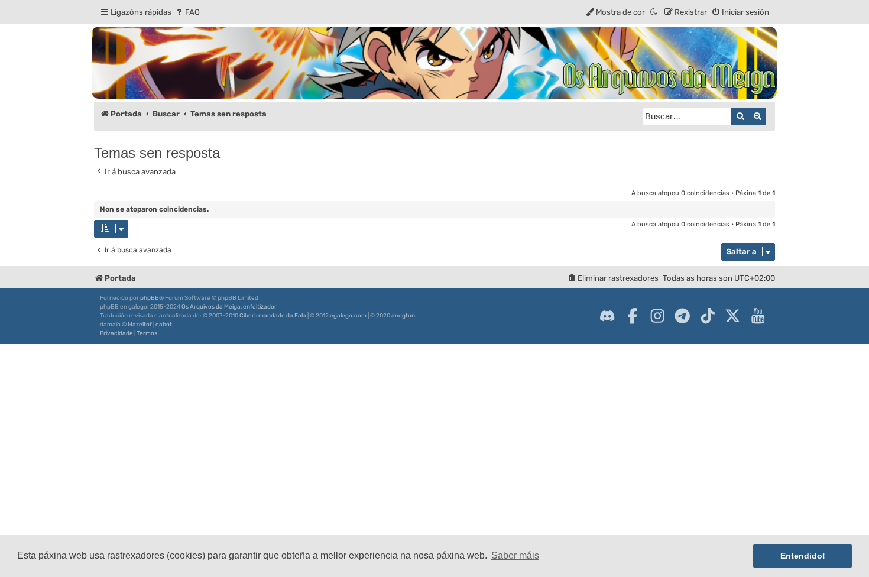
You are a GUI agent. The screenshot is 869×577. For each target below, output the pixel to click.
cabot (163, 324)
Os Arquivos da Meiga (211, 306)
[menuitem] (187, 12)
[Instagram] (657, 315)
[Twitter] (732, 315)
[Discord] (607, 315)
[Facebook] (632, 315)
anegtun (403, 315)
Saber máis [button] (515, 555)
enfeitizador (260, 306)
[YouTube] (758, 315)
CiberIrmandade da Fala (272, 315)
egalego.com (348, 315)
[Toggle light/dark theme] (654, 12)
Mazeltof (140, 324)
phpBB (149, 298)
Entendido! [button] (802, 555)
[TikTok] (707, 315)
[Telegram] (682, 315)
